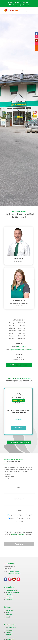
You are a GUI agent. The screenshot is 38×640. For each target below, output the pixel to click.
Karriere (8, 637)
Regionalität (9, 599)
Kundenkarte (9, 630)
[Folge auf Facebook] (5, 579)
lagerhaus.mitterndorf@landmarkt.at (21, 350)
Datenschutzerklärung (17, 534)
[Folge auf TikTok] (18, 579)
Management (9, 597)
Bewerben (18, 428)
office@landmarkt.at (14, 574)
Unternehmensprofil (11, 590)
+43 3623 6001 (21, 346)
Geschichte (9, 594)
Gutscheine (9, 632)
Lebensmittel (9, 610)
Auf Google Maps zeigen (19, 365)
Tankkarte (8, 634)
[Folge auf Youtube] (14, 579)
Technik (8, 617)
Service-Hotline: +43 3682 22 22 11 (20, 2)
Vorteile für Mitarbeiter (13, 592)
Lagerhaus (9, 615)
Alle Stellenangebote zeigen (19, 442)
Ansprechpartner (11, 628)
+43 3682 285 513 (14, 572)
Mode (7, 612)
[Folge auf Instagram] (10, 579)
